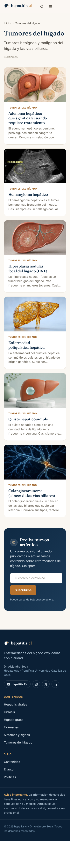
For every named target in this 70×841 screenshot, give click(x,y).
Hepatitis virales (15, 704)
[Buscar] (42, 6)
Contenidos (12, 762)
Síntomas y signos (17, 735)
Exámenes (11, 727)
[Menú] (50, 6)
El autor (9, 769)
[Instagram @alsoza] (36, 684)
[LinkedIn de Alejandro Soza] (55, 684)
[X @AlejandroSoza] (46, 684)
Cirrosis (9, 712)
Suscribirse (23, 590)
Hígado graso (13, 720)
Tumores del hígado (18, 742)
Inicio (7, 23)
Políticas (10, 777)
